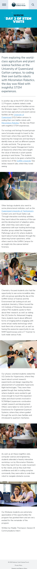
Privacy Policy (18, 565)
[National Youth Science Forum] (18, 5)
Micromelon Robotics (10, 123)
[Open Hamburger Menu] (4, 4)
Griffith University (24, 161)
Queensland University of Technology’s (18, 211)
